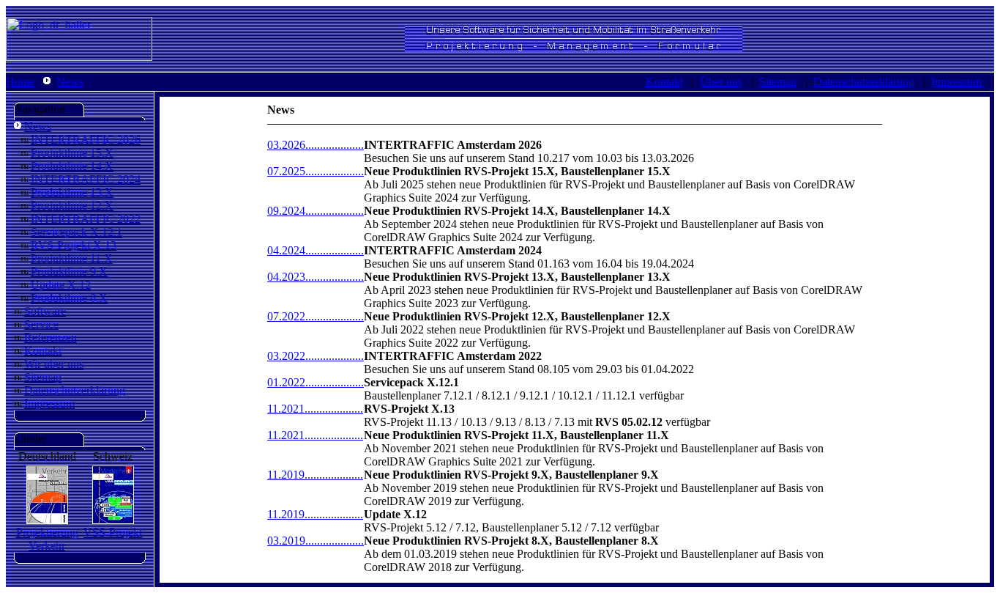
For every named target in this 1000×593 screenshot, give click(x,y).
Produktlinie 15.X (72, 153)
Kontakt (664, 81)
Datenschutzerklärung (863, 81)
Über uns (721, 81)
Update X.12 (61, 285)
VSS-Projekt (112, 532)
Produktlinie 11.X (72, 258)
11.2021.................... (315, 408)
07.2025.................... (315, 171)
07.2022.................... (315, 316)
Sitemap (777, 81)
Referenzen (50, 337)
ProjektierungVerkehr (47, 539)
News (69, 81)
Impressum (956, 81)
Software (45, 311)
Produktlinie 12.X (72, 205)
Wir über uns (53, 364)
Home (20, 81)
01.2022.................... (315, 382)
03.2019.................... (315, 540)
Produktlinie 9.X (69, 271)
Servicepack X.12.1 (76, 232)
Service (41, 324)
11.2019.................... (315, 474)
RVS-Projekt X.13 (73, 245)
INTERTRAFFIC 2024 (86, 179)
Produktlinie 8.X (69, 298)
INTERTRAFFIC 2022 (86, 219)
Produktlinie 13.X (72, 192)
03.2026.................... (315, 145)
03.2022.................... (315, 356)
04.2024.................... (315, 250)
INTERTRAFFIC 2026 (86, 139)
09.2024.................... (315, 211)
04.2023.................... (315, 276)
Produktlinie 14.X (72, 166)
